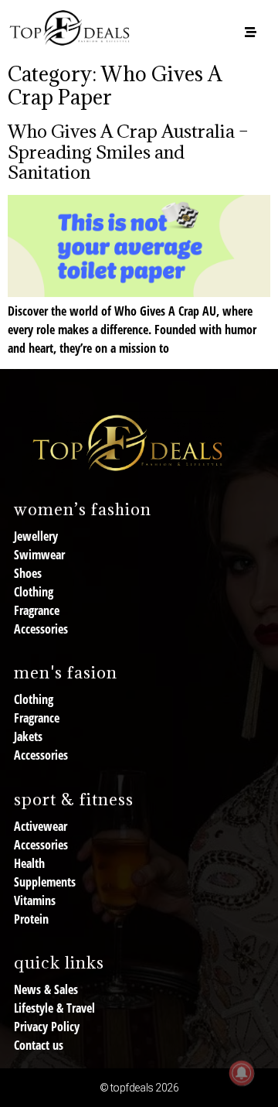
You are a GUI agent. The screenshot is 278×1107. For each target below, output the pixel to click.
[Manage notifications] (241, 1073)
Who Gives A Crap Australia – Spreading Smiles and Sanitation (128, 151)
